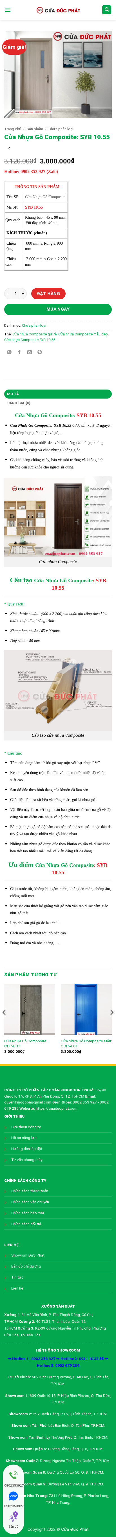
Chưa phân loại (60, 129)
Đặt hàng (48, 293)
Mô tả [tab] (13, 394)
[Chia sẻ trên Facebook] (19, 352)
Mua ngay (58, 309)
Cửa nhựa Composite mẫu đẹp (83, 334)
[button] (7, 10)
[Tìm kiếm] (106, 10)
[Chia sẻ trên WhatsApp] (9, 352)
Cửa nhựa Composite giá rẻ (34, 334)
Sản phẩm (34, 129)
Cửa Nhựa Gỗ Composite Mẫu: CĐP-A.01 (86, 1043)
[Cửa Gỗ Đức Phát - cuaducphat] (58, 10)
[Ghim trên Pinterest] (39, 352)
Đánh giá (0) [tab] (19, 403)
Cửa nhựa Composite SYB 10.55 (29, 340)
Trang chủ (12, 129)
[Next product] (9, 148)
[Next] (111, 1023)
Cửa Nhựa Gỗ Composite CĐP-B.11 (25, 1043)
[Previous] (4, 1023)
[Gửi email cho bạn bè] (29, 352)
